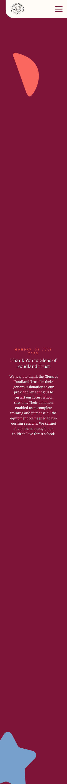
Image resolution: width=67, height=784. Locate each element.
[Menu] (59, 9)
